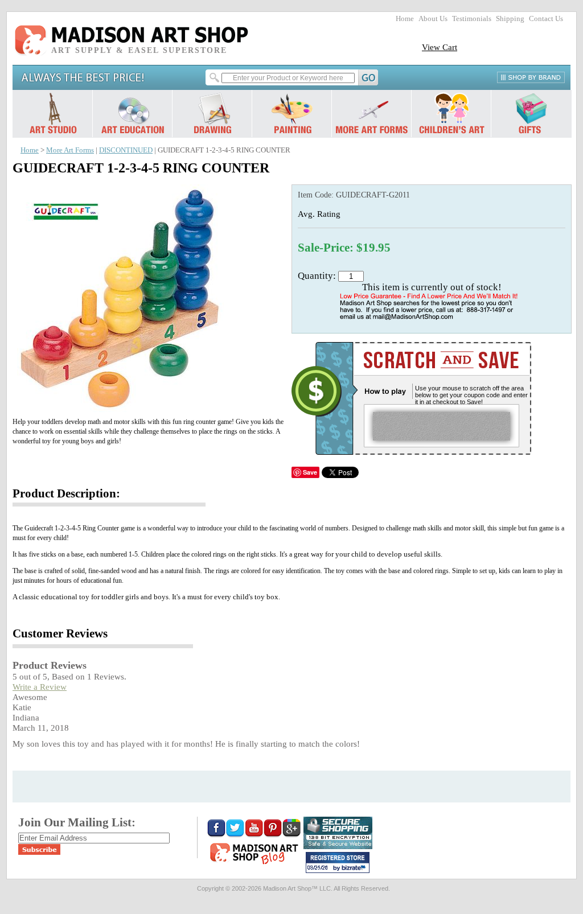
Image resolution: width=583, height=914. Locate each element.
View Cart (439, 47)
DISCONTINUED (126, 150)
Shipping (510, 19)
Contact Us (546, 19)
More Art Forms (70, 150)
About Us (432, 19)
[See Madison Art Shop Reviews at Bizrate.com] (337, 862)
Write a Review (40, 686)
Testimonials (471, 19)
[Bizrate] (355, 868)
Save (310, 472)
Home (405, 19)
